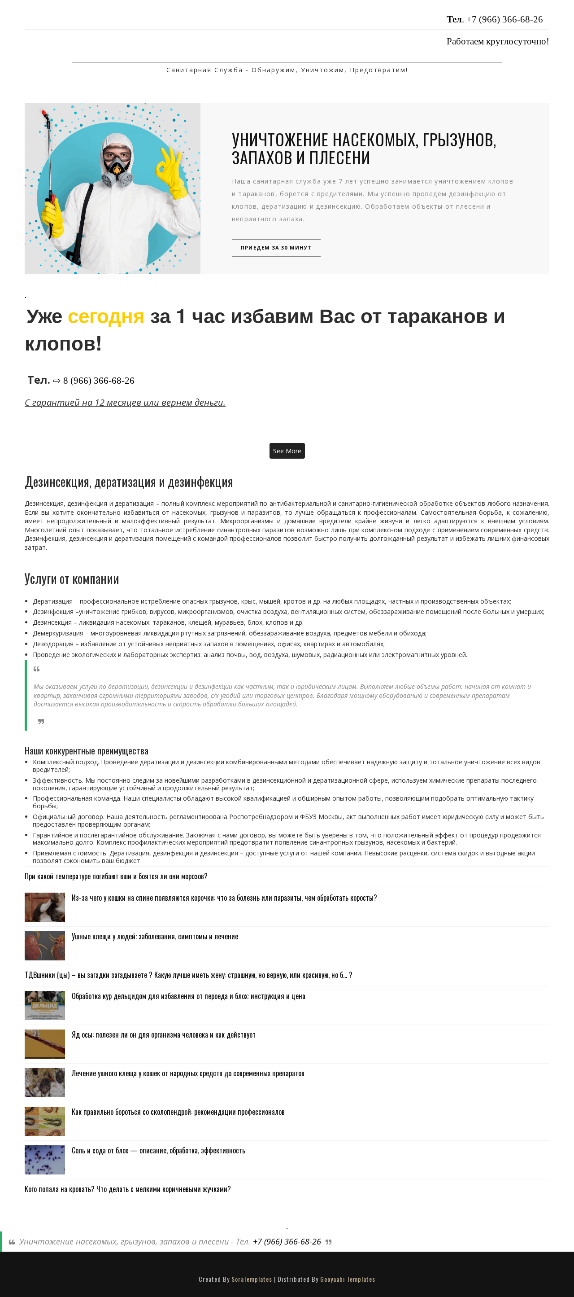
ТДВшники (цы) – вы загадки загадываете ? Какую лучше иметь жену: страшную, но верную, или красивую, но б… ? (188, 974)
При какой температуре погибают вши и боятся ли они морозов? (116, 876)
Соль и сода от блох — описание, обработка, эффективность (158, 1150)
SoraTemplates (251, 1279)
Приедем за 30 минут (276, 247)
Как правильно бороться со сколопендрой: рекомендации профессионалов (178, 1111)
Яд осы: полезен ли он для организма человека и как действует (164, 1034)
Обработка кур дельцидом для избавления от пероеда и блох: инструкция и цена (188, 995)
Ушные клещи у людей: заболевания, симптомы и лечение (155, 936)
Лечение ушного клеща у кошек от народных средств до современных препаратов (188, 1073)
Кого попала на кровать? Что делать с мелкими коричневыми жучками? (128, 1188)
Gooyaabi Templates (347, 1279)
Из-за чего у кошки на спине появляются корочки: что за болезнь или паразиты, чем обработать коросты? (224, 897)
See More (287, 451)
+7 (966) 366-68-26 (504, 19)
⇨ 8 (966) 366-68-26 (94, 380)
